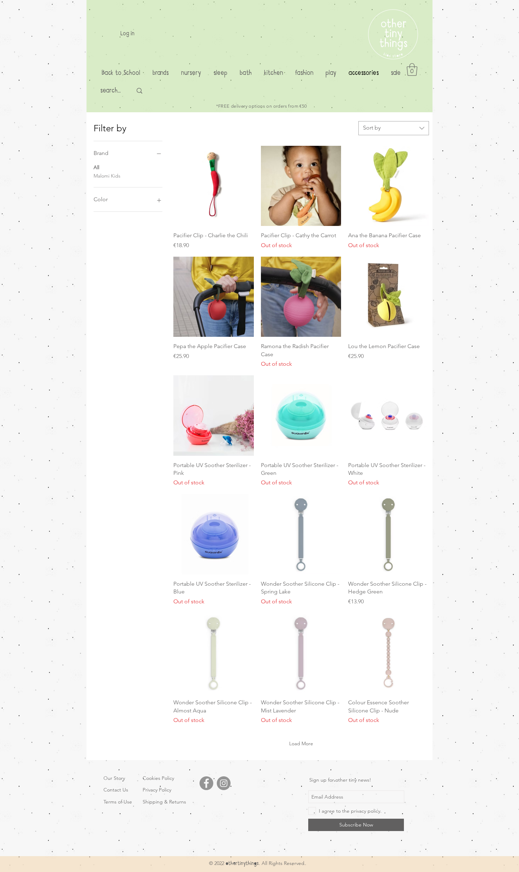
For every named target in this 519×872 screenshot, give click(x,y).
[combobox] (393, 128)
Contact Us (115, 790)
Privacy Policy (157, 790)
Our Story (114, 778)
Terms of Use (117, 802)
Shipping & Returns (164, 802)
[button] (412, 69)
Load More (301, 743)
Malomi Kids (107, 176)
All (96, 167)
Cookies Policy (158, 778)
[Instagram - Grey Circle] (224, 783)
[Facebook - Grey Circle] (206, 783)
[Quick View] (213, 186)
